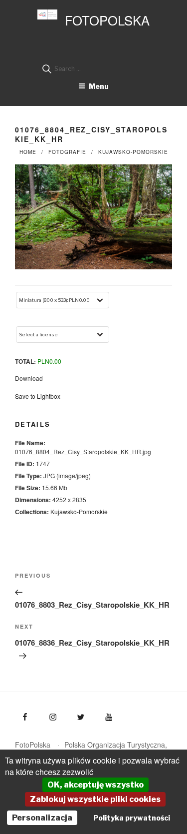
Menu (99, 86)
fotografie (67, 151)
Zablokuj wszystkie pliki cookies (95, 799)
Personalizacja (42, 818)
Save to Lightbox (37, 396)
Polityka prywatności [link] (131, 818)
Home (27, 151)
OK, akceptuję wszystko (95, 785)
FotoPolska (107, 20)
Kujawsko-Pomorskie (133, 151)
